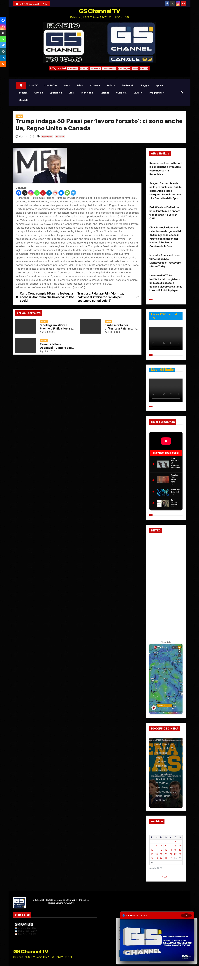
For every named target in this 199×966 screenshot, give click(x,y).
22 (175, 854)
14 (171, 850)
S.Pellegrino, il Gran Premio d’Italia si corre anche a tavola (56, 328)
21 (171, 854)
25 (156, 858)
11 (156, 850)
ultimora (84, 68)
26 (161, 858)
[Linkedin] (49, 193)
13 (166, 850)
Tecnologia (87, 92)
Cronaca (95, 85)
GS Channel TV (99, 11)
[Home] (21, 85)
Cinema (38, 92)
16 (180, 850)
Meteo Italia (166, 642)
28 (170, 858)
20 (166, 854)
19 (161, 854)
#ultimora (60, 137)
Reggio (145, 85)
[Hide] (1, 70)
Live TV (33, 85)
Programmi (156, 92)
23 (180, 854)
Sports (160, 85)
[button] (182, 92)
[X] (25, 193)
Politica (111, 85)
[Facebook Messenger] (61, 193)
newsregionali (109, 68)
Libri (71, 92)
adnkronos (73, 68)
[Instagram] (31, 193)
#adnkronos (47, 137)
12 (161, 850)
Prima (80, 85)
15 (175, 850)
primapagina (124, 68)
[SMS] (67, 193)
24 (152, 858)
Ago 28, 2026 (47, 332)
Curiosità (121, 92)
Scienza (104, 92)
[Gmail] (55, 193)
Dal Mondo (128, 85)
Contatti (23, 100)
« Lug (164, 876)
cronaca (144, 68)
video (135, 68)
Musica (23, 92)
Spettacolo (56, 92)
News (67, 85)
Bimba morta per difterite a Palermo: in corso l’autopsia (120, 328)
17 (152, 854)
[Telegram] (73, 193)
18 (156, 854)
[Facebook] (18, 193)
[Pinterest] (43, 193)
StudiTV (138, 92)
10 (152, 850)
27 (166, 858)
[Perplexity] (3, 51)
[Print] (3, 64)
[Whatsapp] (37, 193)
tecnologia (95, 68)
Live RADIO (50, 85)
